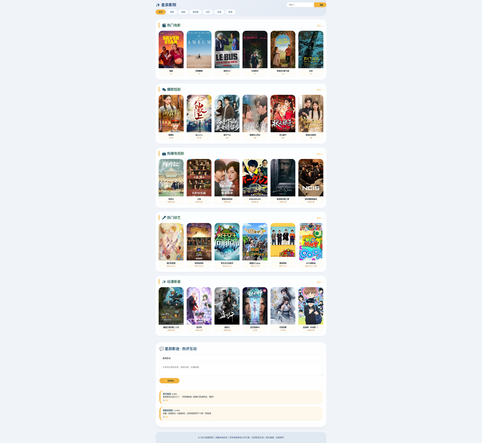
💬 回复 (165, 400)
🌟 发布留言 (169, 381)
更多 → (320, 25)
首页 (161, 12)
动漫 (219, 12)
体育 (230, 12)
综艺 (208, 12)
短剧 (183, 12)
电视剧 (196, 12)
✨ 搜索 (320, 5)
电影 (172, 12)
